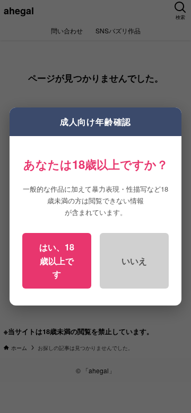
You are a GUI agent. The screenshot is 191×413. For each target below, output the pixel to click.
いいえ (134, 261)
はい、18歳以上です (56, 260)
